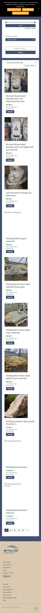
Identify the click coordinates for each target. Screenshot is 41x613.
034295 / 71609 (8, 573)
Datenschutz (7, 595)
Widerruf (7, 576)
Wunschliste (7, 565)
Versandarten (7, 592)
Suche (20, 52)
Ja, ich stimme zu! (14, 9)
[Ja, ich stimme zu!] (39, 8)
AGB (4, 600)
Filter (20, 26)
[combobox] (20, 39)
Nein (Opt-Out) (28, 9)
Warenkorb (6, 567)
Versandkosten (10, 108)
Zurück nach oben (36, 608)
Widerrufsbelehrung (10, 598)
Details (10, 112)
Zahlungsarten (8, 589)
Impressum (6, 587)
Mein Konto (7, 562)
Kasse (5, 570)
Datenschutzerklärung (20, 13)
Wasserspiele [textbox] (20, 40)
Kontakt (5, 584)
